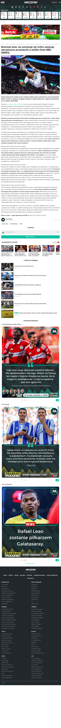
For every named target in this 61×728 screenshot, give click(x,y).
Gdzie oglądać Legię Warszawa (8, 626)
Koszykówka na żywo (36, 640)
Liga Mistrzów (5, 584)
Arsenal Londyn (34, 595)
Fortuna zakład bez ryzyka (37, 673)
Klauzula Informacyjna (52, 575)
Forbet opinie (5, 669)
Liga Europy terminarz (36, 611)
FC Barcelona (34, 584)
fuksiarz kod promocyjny (7, 671)
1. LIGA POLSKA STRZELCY (7, 653)
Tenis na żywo (34, 638)
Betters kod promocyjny (7, 675)
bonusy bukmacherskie (7, 677)
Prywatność (29, 575)
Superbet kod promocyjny (37, 667)
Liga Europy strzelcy (6, 636)
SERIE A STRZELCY (5, 646)
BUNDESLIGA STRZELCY (6, 648)
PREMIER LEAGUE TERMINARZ (37, 617)
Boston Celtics (5, 224)
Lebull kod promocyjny (36, 675)
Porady (33, 644)
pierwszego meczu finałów (14, 104)
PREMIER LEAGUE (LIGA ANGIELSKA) (8, 593)
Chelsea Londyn (34, 597)
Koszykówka (12, 44)
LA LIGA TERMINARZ (35, 620)
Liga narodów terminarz (36, 628)
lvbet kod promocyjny (36, 671)
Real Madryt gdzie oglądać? (8, 667)
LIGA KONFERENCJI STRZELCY (7, 638)
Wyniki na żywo (4, 10)
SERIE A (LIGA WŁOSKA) (6, 597)
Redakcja (11, 575)
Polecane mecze (34, 646)
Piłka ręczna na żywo (36, 636)
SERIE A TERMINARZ (35, 622)
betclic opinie (34, 665)
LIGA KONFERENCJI (5, 589)
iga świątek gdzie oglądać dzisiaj (9, 613)
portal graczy (30, 578)
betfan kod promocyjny (36, 669)
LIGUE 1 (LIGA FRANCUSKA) (7, 601)
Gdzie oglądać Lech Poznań (8, 628)
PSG (32, 601)
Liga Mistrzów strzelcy (7, 634)
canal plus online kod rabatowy (9, 620)
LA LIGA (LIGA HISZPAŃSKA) (7, 595)
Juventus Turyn (34, 603)
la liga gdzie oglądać (6, 611)
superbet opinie (5, 662)
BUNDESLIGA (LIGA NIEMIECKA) (8, 599)
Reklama (17, 575)
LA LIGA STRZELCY (5, 644)
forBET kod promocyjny (7, 665)
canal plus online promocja (8, 617)
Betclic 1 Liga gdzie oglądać (8, 622)
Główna (2, 44)
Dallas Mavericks (14, 224)
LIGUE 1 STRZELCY (5, 651)
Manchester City (35, 599)
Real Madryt (34, 586)
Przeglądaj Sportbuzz (30, 563)
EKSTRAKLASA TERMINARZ (36, 615)
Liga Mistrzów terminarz (36, 609)
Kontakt (5, 575)
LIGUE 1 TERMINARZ (35, 626)
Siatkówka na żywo (35, 634)
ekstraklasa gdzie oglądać (8, 615)
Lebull (3, 673)
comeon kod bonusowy (36, 677)
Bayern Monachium (35, 593)
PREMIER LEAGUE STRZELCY (7, 642)
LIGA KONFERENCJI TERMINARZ (37, 613)
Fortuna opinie (5, 660)
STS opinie (4, 658)
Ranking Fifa (34, 642)
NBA (21, 224)
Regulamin (22, 575)
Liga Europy (4, 586)
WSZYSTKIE (57, 10)
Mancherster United (35, 591)
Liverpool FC (34, 589)
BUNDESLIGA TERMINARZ (36, 624)
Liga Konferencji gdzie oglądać (9, 624)
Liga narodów (5, 603)
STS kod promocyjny (36, 658)
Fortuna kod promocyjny (37, 660)
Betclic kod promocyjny (36, 662)
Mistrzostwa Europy (36, 651)
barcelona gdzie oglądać (7, 609)
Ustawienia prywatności (39, 575)
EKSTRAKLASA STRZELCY (6, 640)
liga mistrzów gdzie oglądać (37, 653)
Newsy (7, 44)
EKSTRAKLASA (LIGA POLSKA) (7, 591)
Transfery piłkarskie (36, 648)
